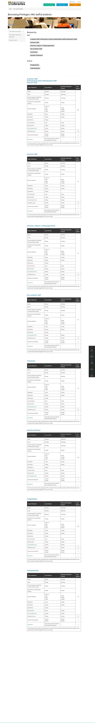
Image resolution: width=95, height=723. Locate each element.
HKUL (10, 9)
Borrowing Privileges (18, 9)
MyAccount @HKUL (49, 4)
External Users (13, 40)
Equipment (30, 139)
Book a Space (92, 363)
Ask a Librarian (92, 369)
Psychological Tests (32, 128)
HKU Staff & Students (15, 31)
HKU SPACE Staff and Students (15, 36)
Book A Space (62, 4)
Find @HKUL (91, 350)
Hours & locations (92, 375)
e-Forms (75, 4)
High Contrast (72, 2)
